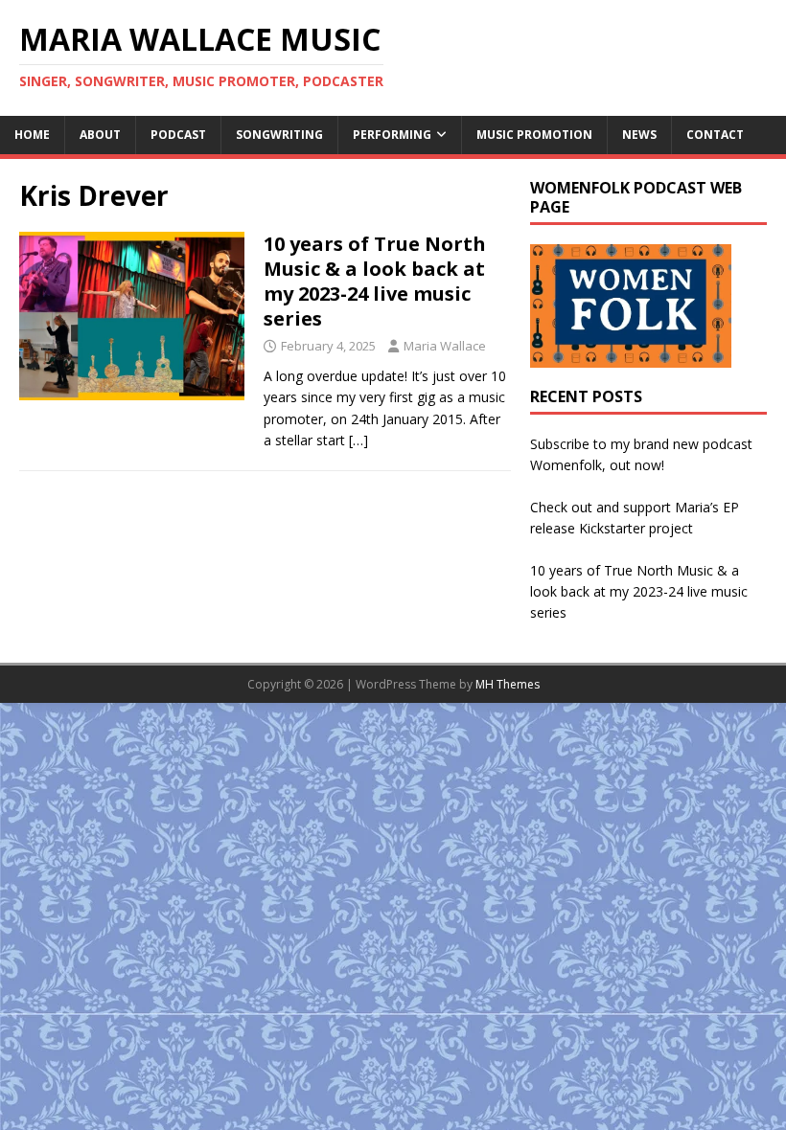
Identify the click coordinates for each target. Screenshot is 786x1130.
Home (32, 134)
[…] (358, 440)
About (100, 134)
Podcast (178, 134)
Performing (392, 134)
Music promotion (534, 134)
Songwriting (279, 134)
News (639, 134)
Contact (715, 134)
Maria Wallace (445, 345)
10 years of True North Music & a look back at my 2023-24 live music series (375, 281)
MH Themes (507, 684)
